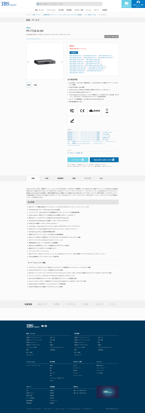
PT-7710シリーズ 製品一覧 (74, 153)
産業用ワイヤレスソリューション (33, 337)
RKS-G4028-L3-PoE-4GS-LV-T (78, 69)
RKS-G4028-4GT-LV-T (90, 57)
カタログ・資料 (78, 10)
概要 (33, 178)
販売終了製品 (29, 395)
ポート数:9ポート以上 (90, 14)
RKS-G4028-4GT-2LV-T (105, 56)
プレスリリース (99, 370)
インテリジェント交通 (31, 347)
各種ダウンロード (30, 393)
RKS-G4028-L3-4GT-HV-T (93, 63)
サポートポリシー (49, 409)
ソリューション (51, 10)
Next (61, 61)
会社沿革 (52, 398)
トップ (28, 14)
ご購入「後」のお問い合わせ (79, 393)
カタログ (75, 365)
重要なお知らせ (100, 365)
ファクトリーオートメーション (33, 365)
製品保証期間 (29, 400)
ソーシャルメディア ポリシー (74, 409)
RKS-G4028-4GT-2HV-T (90, 56)
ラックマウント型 (106, 136)
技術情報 (68, 10)
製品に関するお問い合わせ (103, 160)
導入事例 (61, 10)
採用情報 (52, 403)
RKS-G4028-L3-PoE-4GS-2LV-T (78, 67)
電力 (51, 370)
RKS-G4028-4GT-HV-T (76, 57)
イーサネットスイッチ (98, 141)
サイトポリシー (38, 409)
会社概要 (52, 395)
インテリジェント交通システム (57, 378)
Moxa (28, 27)
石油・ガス (52, 337)
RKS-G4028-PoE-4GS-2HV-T (96, 69)
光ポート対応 (105, 139)
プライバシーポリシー (60, 409)
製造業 (51, 345)
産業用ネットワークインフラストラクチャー (81, 141)
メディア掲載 (99, 373)
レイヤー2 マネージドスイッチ (73, 145)
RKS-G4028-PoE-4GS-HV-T (94, 71)
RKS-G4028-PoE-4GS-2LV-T (77, 71)
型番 (73, 178)
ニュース (88, 10)
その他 (51, 380)
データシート (76, 160)
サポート (96, 10)
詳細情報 (60, 178)
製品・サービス (39, 10)
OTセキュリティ (30, 355)
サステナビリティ (88, 409)
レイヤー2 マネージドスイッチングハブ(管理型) (70, 14)
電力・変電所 (29, 352)
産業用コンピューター (31, 342)
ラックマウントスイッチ (110, 141)
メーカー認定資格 (30, 398)
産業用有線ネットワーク (49, 14)
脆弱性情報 (28, 403)
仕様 (46, 178)
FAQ (101, 178)
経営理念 (52, 390)
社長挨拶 (52, 393)
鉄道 (51, 342)
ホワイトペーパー (77, 368)
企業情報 (104, 10)
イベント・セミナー (101, 368)
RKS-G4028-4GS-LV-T (76, 56)
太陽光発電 (52, 350)
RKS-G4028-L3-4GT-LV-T (76, 65)
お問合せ (75, 387)
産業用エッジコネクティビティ (33, 345)
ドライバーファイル (77, 375)
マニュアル (75, 373)
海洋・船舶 (52, 340)
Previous (27, 61)
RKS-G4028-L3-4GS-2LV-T (77, 59)
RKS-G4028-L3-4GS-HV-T (93, 59)
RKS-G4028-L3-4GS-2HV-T (105, 57)
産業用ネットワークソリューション (34, 340)
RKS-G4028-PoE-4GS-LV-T (77, 72)
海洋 (51, 375)
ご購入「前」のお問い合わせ (79, 390)
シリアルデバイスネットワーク (57, 347)
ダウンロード (101, 304)
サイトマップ (29, 409)
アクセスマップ (53, 400)
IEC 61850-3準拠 (105, 134)
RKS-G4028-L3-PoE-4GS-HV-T (97, 67)
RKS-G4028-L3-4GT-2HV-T (93, 61)
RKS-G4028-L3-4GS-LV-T (76, 61)
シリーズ (88, 178)
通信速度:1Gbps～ (106, 137)
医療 (27, 350)
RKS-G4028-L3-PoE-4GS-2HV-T (94, 65)
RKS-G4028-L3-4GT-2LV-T (77, 63)
